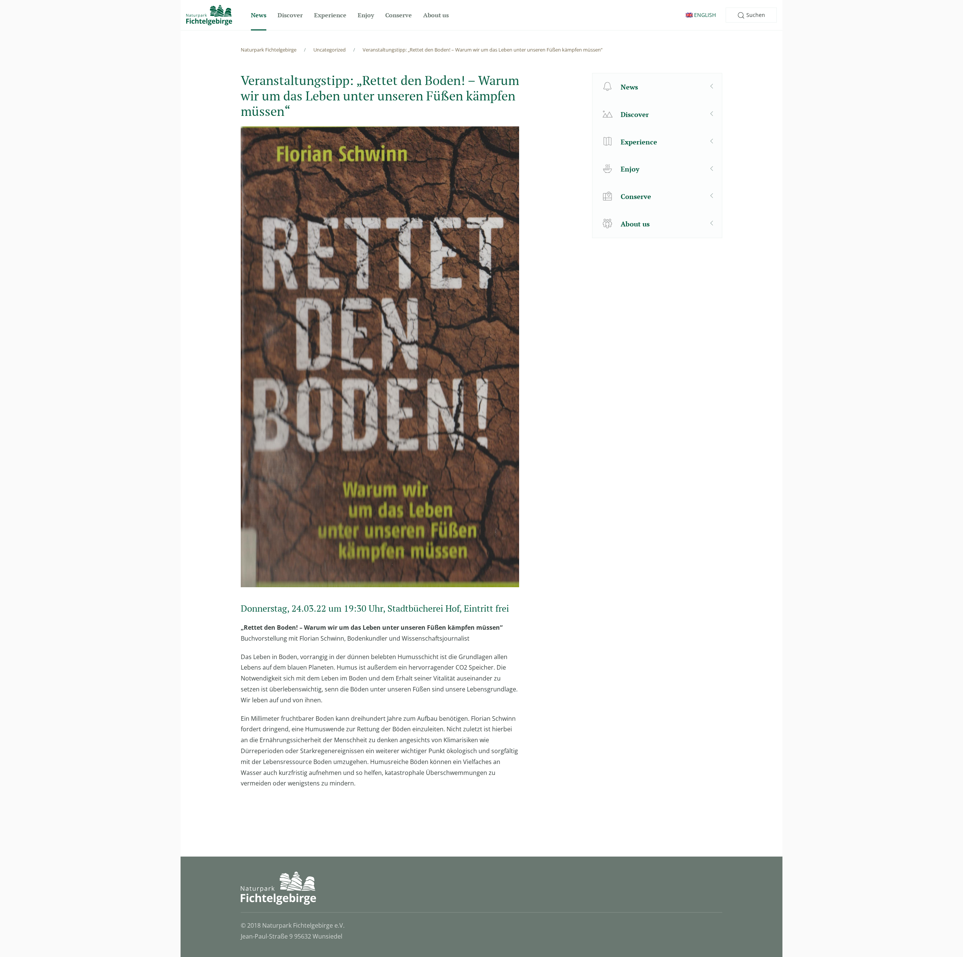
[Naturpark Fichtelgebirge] (209, 15)
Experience (330, 15)
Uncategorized (329, 49)
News (258, 15)
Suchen (755, 14)
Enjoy (366, 15)
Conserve (398, 15)
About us (436, 15)
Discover (290, 15)
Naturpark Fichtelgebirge (268, 49)
